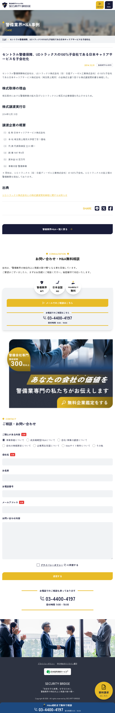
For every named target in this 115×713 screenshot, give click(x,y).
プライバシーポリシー (46, 663)
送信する (57, 576)
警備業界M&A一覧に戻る (54, 229)
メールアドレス (10, 502)
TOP (4, 39)
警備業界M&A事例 (104, 65)
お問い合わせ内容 (11, 518)
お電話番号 (7, 486)
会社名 (5, 454)
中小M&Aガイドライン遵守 (67, 663)
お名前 (5, 470)
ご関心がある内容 (11, 434)
